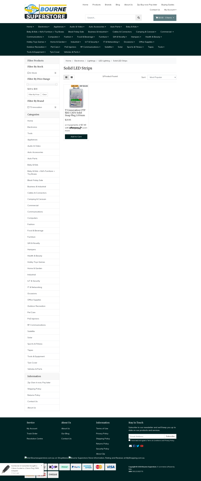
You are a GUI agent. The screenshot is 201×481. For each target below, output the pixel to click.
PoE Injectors (70, 47)
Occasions (128, 42)
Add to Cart (76, 136)
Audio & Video (76, 26)
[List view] (71, 77)
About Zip (100, 454)
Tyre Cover (55, 52)
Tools (160, 47)
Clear (44, 94)
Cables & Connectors (122, 31)
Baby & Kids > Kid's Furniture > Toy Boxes (45, 31)
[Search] (139, 17)
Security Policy (102, 448)
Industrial (75, 42)
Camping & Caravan (145, 31)
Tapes (151, 47)
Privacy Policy (102, 433)
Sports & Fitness (134, 47)
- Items (165, 17)
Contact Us (155, 9)
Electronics (43, 26)
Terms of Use (102, 428)
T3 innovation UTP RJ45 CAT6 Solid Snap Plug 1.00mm (75, 113)
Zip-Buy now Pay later (147, 4)
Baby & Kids (131, 26)
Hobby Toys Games (35, 42)
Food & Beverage (85, 37)
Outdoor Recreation (36, 47)
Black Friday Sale (76, 31)
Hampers (135, 37)
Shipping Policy (34, 389)
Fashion (67, 37)
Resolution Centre (35, 438)
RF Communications (90, 47)
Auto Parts (115, 26)
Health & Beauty (152, 37)
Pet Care (55, 47)
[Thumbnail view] (66, 77)
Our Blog (65, 433)
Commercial (166, 31)
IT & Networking (110, 42)
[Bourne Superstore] (46, 11)
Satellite (108, 47)
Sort (143, 77)
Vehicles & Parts (71, 52)
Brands (108, 4)
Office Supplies (146, 42)
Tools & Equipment (35, 52)
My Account (169, 9)
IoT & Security (91, 42)
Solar (120, 47)
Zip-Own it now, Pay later (38, 382)
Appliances (59, 26)
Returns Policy (33, 395)
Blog (118, 4)
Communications (34, 37)
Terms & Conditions (154, 440)
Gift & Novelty (119, 37)
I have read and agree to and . (152, 440)
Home (85, 4)
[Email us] (130, 446)
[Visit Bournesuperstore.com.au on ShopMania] (46, 458)
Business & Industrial (97, 31)
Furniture (103, 37)
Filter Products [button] (35, 60)
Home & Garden (57, 42)
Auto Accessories (96, 26)
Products (97, 4)
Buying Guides (167, 4)
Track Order (32, 433)
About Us (128, 4)
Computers (53, 37)
